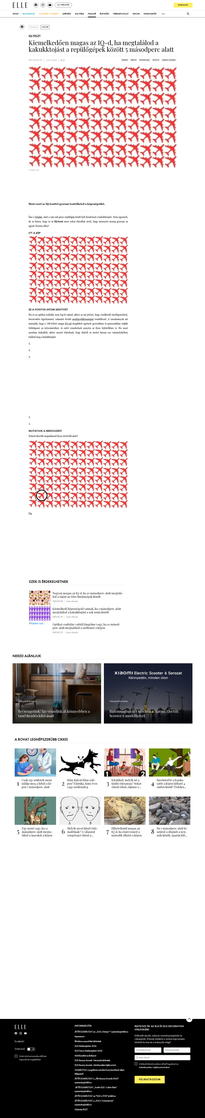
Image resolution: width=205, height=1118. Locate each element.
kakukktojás (144, 60)
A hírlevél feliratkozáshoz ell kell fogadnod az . (159, 1066)
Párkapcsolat (121, 14)
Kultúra (79, 14)
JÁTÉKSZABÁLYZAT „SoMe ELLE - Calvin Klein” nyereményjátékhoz (96, 1089)
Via (30, 513)
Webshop (183, 5)
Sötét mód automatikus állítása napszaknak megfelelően (32, 1058)
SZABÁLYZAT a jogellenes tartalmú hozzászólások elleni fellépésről (99, 1072)
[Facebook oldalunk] (35, 5)
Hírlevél (65, 5)
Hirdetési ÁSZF (81, 1110)
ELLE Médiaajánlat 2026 (86, 1046)
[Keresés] (188, 14)
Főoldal (33, 27)
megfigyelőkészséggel (83, 319)
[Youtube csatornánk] (49, 5)
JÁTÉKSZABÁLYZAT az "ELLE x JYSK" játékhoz (95, 1096)
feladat (125, 60)
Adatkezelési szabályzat (85, 1056)
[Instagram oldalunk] (42, 5)
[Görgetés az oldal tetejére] (189, 1019)
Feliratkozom (150, 1079)
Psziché (92, 14)
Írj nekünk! (19, 1041)
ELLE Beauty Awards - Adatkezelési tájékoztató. (95, 1065)
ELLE (62, 60)
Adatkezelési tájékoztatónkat (154, 1067)
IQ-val (68, 323)
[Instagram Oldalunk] (20, 1033)
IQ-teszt (156, 60)
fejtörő (133, 60)
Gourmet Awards (48, 14)
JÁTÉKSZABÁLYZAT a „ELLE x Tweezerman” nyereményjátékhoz (94, 1103)
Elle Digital (29, 14)
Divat (16, 14)
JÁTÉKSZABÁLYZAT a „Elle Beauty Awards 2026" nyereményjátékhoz (97, 1081)
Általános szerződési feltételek (88, 1041)
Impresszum (80, 1036)
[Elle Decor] (20, 5)
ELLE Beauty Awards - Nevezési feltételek (92, 1060)
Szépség (66, 14)
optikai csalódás (169, 60)
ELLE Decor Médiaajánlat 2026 (88, 1051)
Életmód (104, 14)
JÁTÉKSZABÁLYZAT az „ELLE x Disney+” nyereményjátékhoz (101, 1032)
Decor (136, 14)
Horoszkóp (150, 14)
